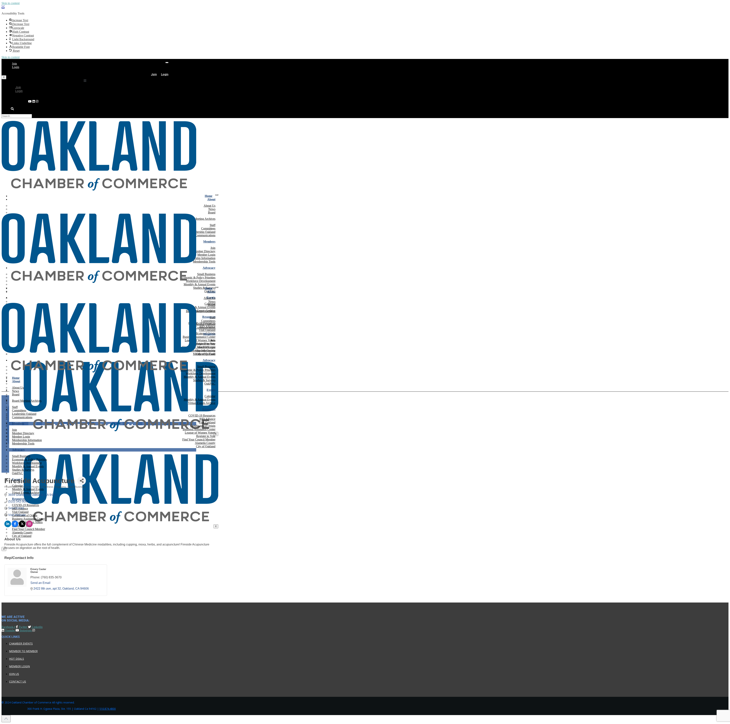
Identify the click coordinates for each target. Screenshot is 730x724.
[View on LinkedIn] (7, 526)
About (211, 199)
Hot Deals (16, 658)
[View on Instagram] (29, 526)
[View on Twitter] (22, 526)
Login (15, 67)
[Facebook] (37, 101)
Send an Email (40, 582)
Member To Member (23, 651)
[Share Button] (81, 480)
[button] (3, 7)
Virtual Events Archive (201, 403)
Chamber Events (21, 643)
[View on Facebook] (15, 526)
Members (209, 241)
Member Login (19, 666)
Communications (205, 235)
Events (211, 389)
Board (211, 212)
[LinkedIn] (30, 101)
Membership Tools (204, 261)
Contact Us (17, 681)
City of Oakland (205, 446)
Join (14, 63)
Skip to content (11, 3)
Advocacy (209, 267)
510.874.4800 (107, 709)
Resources (208, 409)
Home (208, 196)
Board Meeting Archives (200, 218)
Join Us (14, 674)
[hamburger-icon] (166, 62)
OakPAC (209, 383)
